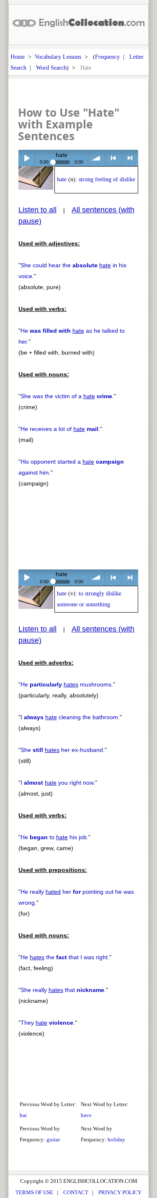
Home (17, 56)
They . (48, 1022)
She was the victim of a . (67, 396)
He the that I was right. (65, 957)
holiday (116, 1139)
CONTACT (75, 1192)
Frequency (107, 56)
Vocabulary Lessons (58, 56)
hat (23, 1115)
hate (62, 179)
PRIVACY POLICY (120, 1192)
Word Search (51, 67)
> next (130, 158)
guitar (53, 1139)
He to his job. (54, 837)
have (86, 1115)
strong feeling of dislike (107, 179)
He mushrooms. (67, 684)
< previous (113, 158)
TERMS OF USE (34, 1192)
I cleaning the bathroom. (70, 717)
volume (96, 158)
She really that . (63, 990)
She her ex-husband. (63, 749)
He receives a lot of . (60, 428)
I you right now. (58, 782)
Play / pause (26, 158)
